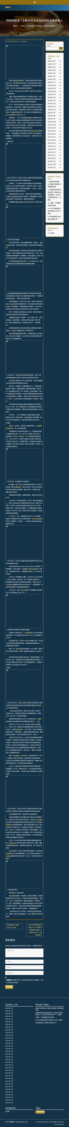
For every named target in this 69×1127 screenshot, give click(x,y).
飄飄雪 (7, 7)
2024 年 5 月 (52, 143)
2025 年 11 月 (51, 88)
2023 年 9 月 (51, 167)
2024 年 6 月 (52, 140)
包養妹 (19, 649)
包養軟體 (15, 264)
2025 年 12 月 (52, 85)
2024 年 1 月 (51, 155)
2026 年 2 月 (51, 79)
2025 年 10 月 (52, 91)
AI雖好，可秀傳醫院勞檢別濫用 (45, 1017)
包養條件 (9, 245)
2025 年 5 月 (51, 107)
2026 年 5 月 (51, 70)
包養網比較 (21, 202)
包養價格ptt (30, 118)
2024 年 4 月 (52, 146)
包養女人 (19, 115)
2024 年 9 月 (51, 131)
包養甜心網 (15, 331)
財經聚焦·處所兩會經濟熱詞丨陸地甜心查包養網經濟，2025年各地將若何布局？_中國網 (54, 195)
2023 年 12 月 (52, 158)
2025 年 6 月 (51, 104)
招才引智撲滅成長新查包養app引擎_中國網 (54, 211)
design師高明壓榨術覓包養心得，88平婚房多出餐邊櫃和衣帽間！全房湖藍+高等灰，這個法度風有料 (35, 930)
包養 (28, 123)
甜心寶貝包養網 (36, 131)
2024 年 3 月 (51, 149)
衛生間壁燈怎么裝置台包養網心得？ (46, 1023)
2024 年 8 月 (52, 134)
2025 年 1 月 (51, 119)
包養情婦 (27, 633)
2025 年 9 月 (51, 94)
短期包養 (18, 729)
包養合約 (13, 304)
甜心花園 (24, 590)
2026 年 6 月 (51, 67)
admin (24, 42)
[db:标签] (40, 1112)
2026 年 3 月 (51, 76)
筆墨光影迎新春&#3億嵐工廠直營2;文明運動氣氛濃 (54, 184)
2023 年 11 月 (51, 161)
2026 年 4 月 (52, 73)
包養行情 (21, 436)
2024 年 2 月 (51, 152)
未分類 (22, 26)
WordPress (60, 1124)
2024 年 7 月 (52, 137)
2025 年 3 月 (51, 113)
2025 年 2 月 (51, 116)
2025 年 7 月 (51, 101)
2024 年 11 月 (52, 125)
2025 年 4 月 (52, 110)
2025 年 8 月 (51, 98)
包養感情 (13, 896)
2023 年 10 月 (52, 164)
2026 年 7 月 (51, 64)
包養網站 (17, 756)
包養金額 (10, 428)
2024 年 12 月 (52, 122)
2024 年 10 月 (52, 128)
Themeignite (53, 1122)
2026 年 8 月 (51, 61)
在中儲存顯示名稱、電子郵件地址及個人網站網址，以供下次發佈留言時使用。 (24, 981)
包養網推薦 (17, 487)
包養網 (19, 81)
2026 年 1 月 (51, 82)
